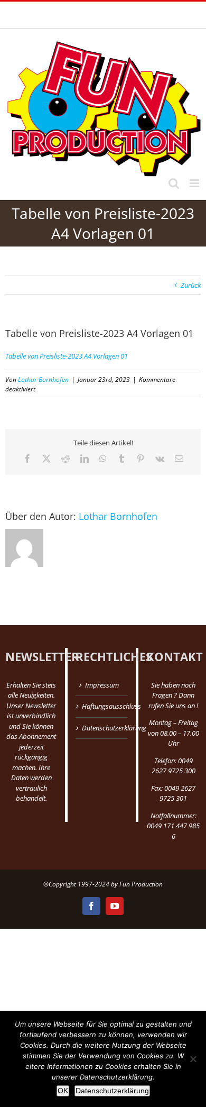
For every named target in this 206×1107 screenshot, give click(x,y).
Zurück (191, 285)
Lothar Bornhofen (43, 379)
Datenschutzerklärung (102, 728)
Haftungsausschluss (102, 706)
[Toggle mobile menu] (195, 183)
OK (63, 1090)
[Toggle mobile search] (173, 183)
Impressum (102, 685)
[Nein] (193, 1059)
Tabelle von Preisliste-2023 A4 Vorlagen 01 (66, 356)
